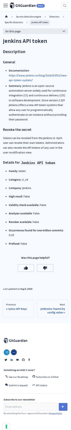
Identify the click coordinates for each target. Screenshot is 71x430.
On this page (13, 31)
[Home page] (6, 17)
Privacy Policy (55, 413)
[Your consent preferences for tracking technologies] (6, 426)
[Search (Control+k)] (64, 5)
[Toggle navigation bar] (5, 5)
